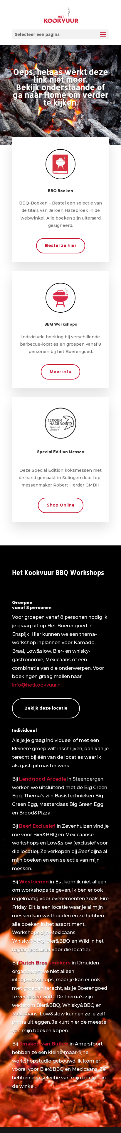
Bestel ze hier (60, 245)
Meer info (60, 371)
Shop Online (61, 505)
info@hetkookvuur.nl (37, 685)
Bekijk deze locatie (46, 708)
